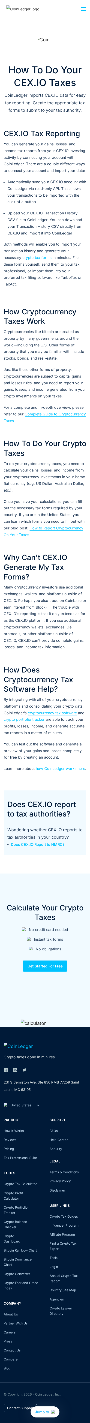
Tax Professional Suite (20, 1158)
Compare (11, 1359)
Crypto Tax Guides (64, 1216)
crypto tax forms (36, 257)
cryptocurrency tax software (52, 713)
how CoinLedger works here (60, 768)
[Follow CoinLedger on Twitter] (24, 1070)
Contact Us (12, 1350)
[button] (83, 10)
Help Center (59, 1140)
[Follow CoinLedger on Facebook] (6, 1070)
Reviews (10, 1140)
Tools (53, 1258)
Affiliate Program (62, 1234)
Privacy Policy (60, 1181)
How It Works (14, 1131)
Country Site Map (63, 1290)
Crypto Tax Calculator (20, 1184)
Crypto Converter (17, 1274)
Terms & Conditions (64, 1172)
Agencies (57, 1299)
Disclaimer (57, 1190)
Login (54, 1267)
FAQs (54, 1131)
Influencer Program (64, 1225)
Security (56, 1149)
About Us (11, 1314)
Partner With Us (15, 1323)
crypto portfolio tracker (24, 719)
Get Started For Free (45, 966)
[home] (28, 9)
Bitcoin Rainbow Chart (20, 1250)
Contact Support (20, 1408)
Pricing (9, 1149)
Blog (7, 1368)
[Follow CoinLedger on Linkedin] (15, 1070)
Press (8, 1341)
